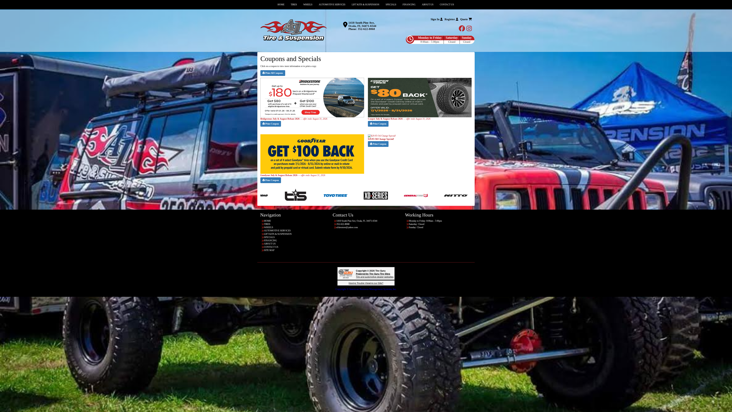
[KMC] (449, 195)
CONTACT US (271, 247)
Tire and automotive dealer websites (374, 275)
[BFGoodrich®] (369, 195)
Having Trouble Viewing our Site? (366, 283)
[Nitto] (277, 195)
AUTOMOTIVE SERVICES (277, 230)
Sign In (435, 19)
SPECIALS (269, 237)
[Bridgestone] (409, 195)
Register (450, 19)
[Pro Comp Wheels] (317, 195)
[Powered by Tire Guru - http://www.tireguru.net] (346, 273)
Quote (464, 19)
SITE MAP (269, 250)
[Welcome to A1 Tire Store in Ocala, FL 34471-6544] (293, 30)
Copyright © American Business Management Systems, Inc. (366, 289)
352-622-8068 (366, 29)
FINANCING (270, 240)
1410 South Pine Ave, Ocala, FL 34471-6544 (362, 24)
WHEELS (268, 227)
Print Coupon (272, 123)
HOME (267, 221)
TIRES (267, 224)
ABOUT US (270, 243)
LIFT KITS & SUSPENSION (278, 234)
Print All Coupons (274, 73)
